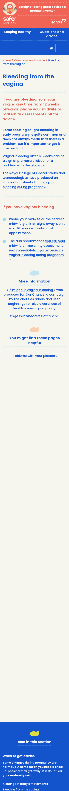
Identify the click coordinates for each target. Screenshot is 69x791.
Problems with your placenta (35, 355)
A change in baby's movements (25, 784)
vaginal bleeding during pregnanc (28, 184)
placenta (38, 165)
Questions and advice (52, 34)
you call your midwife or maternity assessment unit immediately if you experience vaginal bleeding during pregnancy (37, 248)
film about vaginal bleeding (31, 290)
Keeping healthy (17, 32)
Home (7, 60)
